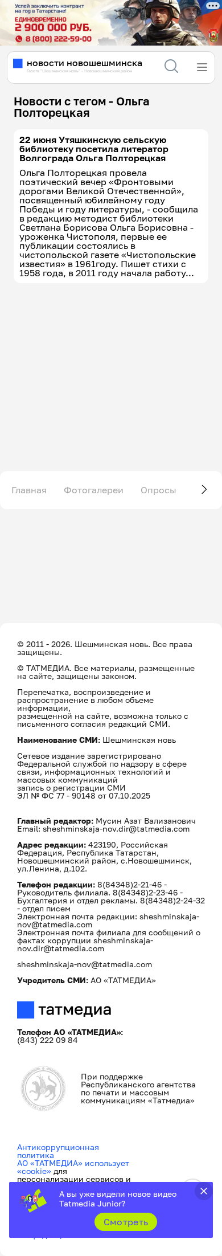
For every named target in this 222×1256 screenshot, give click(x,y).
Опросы (158, 490)
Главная (29, 490)
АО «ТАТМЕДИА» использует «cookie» (73, 1167)
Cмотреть (126, 1222)
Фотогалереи (94, 490)
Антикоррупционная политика (58, 1151)
